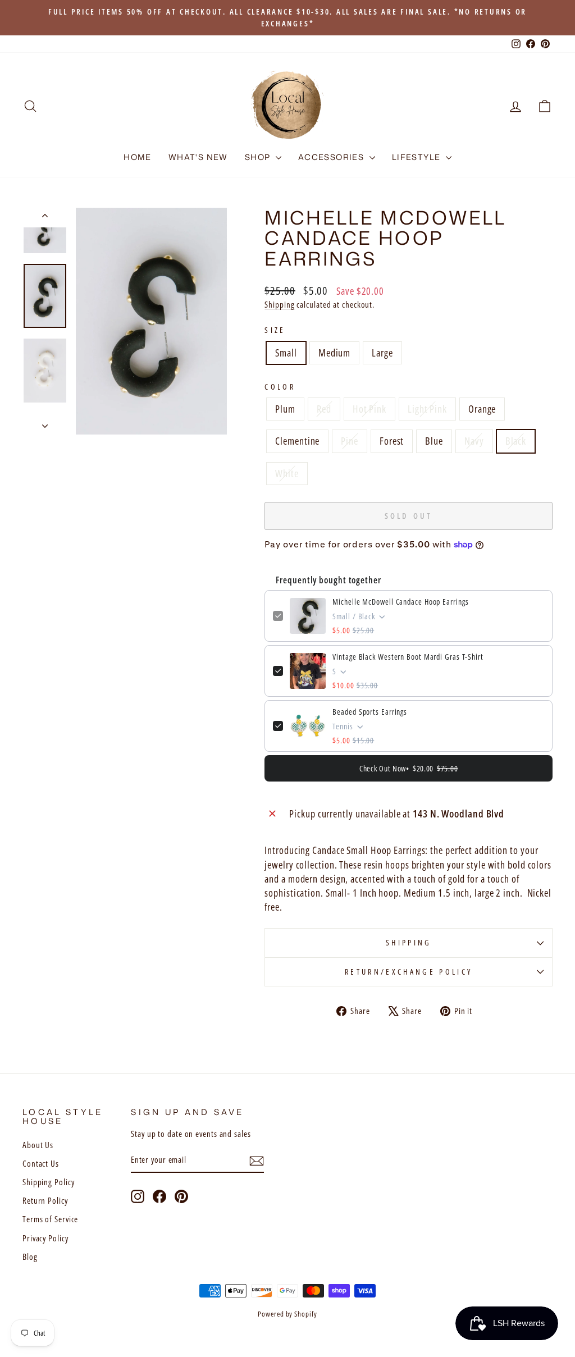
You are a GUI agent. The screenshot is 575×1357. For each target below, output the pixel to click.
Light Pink (427, 408)
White (287, 473)
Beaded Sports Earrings (369, 711)
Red (324, 408)
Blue (434, 440)
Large (382, 352)
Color (279, 386)
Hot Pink (369, 408)
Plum (285, 408)
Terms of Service (50, 1219)
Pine (349, 440)
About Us (37, 1144)
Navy (474, 440)
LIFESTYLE (417, 157)
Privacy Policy (45, 1238)
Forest (392, 440)
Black (516, 440)
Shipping (279, 304)
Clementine (297, 440)
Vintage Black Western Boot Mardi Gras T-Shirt (407, 656)
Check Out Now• (408, 768)
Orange (482, 408)
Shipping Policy (48, 1181)
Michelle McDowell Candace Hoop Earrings (400, 601)
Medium (334, 352)
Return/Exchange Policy (408, 971)
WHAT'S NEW (198, 157)
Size (274, 330)
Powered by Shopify (287, 1314)
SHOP (259, 157)
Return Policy (45, 1200)
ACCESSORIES (332, 157)
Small (286, 352)
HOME (138, 157)
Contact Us (40, 1163)
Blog (30, 1256)
